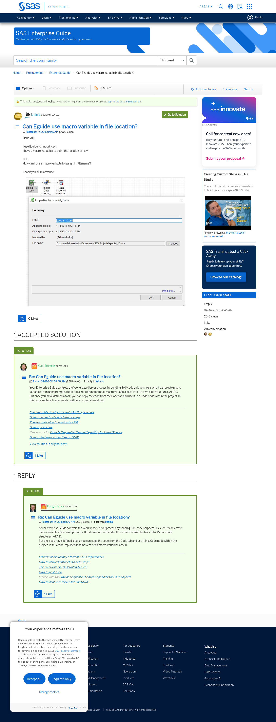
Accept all (34, 679)
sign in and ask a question (124, 101)
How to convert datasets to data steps (54, 417)
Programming (67, 17)
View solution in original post (47, 444)
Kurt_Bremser (46, 366)
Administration (139, 17)
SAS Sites (249, 6)
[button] (18, 127)
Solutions (165, 17)
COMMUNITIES (58, 7)
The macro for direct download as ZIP (53, 422)
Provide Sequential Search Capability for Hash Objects (86, 432)
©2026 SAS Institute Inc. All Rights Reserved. (131, 709)
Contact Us (239, 6)
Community (24, 17)
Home (16, 73)
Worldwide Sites (230, 6)
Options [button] (27, 88)
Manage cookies (49, 692)
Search (220, 6)
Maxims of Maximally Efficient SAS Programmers (61, 412)
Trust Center (93, 709)
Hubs (185, 17)
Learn (45, 17)
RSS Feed (106, 88)
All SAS (204, 6)
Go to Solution (177, 114)
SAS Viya (113, 17)
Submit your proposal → (225, 158)
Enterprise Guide (59, 73)
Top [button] (23, 620)
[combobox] (105, 60)
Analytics (91, 17)
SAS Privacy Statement (67, 650)
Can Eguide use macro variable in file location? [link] (105, 73)
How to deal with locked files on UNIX (54, 437)
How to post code (40, 427)
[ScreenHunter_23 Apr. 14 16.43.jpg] (105, 241)
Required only (62, 679)
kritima (35, 114)
